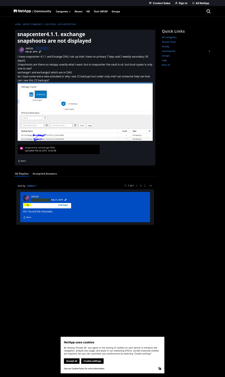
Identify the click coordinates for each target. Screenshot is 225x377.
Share (22, 161)
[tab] (22, 173)
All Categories (169, 37)
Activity (165, 46)
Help (164, 60)
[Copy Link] (40, 51)
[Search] (208, 11)
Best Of (166, 64)
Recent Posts (169, 41)
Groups (166, 55)
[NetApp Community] (32, 11)
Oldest (31, 186)
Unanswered (186, 51)
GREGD (29, 48)
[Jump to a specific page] (150, 185)
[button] (85, 111)
